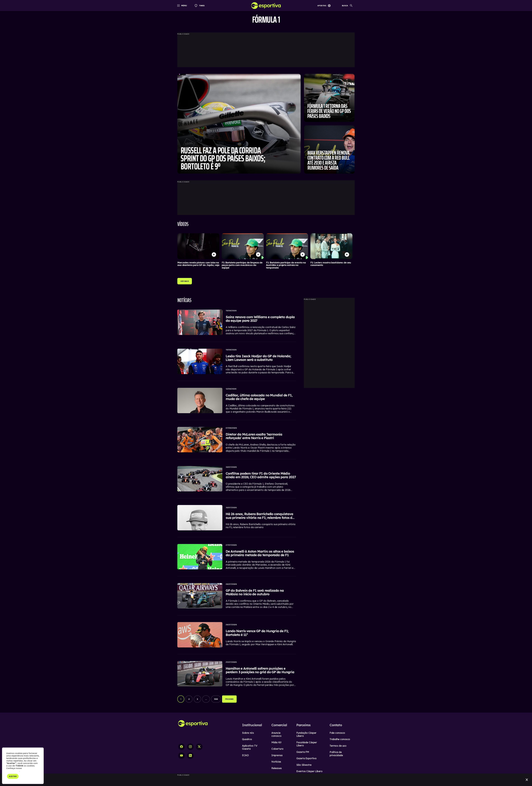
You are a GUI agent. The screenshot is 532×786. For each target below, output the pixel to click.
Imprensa (276, 755)
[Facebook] (181, 746)
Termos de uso (338, 745)
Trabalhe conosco (340, 739)
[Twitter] (199, 746)
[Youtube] (181, 755)
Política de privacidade (336, 753)
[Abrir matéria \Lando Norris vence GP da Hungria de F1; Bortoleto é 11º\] (236, 636)
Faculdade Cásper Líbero (306, 744)
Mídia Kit (276, 742)
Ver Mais (184, 281)
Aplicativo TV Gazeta (249, 747)
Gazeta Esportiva (306, 758)
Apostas (321, 5)
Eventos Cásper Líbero (309, 771)
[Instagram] (190, 746)
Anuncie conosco (276, 734)
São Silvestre (304, 764)
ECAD (245, 755)
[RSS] (190, 755)
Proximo (229, 699)
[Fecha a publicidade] (527, 779)
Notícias (276, 761)
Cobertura (277, 748)
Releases (276, 768)
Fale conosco (337, 732)
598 (216, 699)
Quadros (247, 739)
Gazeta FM (302, 752)
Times (200, 5)
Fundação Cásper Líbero (306, 734)
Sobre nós (248, 732)
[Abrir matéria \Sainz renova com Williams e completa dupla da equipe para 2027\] (236, 323)
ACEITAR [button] (13, 776)
